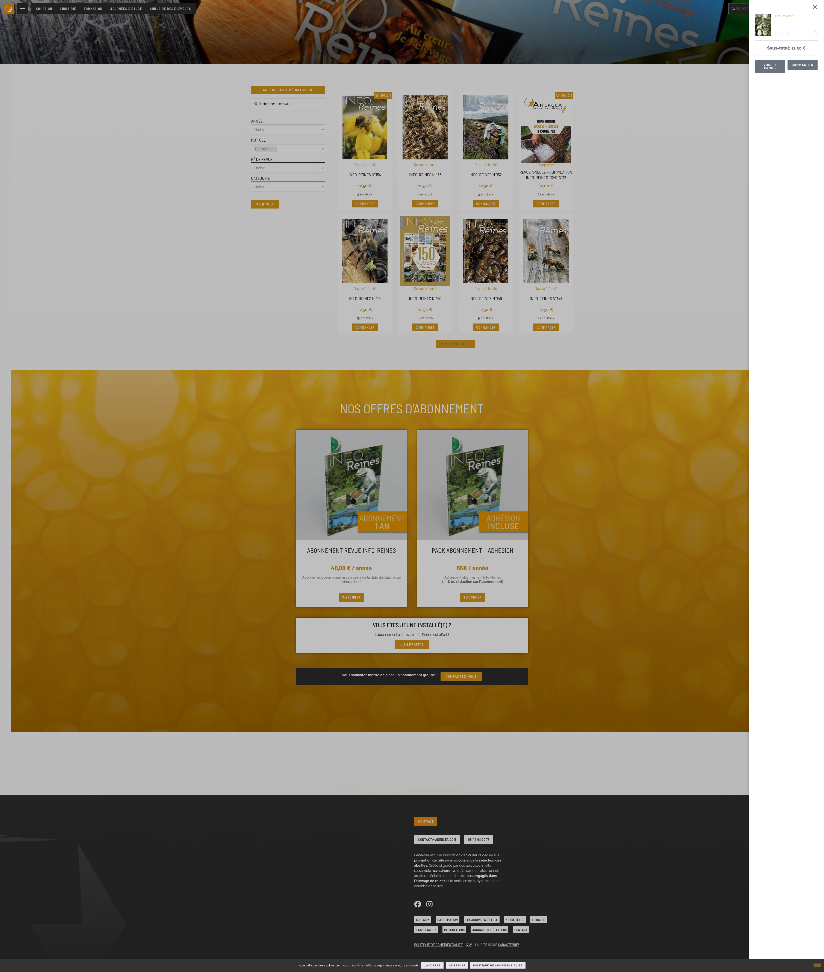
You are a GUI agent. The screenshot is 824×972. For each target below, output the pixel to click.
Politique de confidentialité (498, 965)
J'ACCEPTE (432, 965)
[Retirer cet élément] (815, 34)
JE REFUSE (457, 965)
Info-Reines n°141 (787, 16)
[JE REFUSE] (817, 965)
